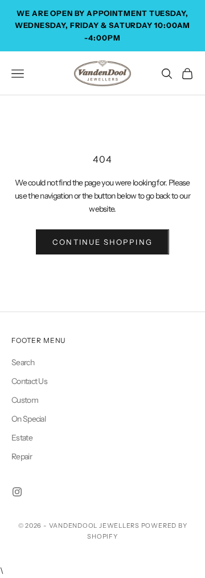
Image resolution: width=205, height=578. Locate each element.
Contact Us (29, 381)
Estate (21, 438)
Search (22, 362)
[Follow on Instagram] (17, 492)
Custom (24, 400)
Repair (21, 456)
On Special (28, 419)
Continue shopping (102, 241)
